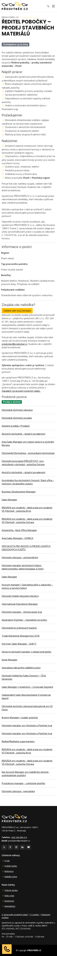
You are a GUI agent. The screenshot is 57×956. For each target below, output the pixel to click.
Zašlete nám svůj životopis (17, 310)
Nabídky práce (10, 877)
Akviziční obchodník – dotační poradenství (23, 433)
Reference (9, 871)
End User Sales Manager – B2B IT (19, 643)
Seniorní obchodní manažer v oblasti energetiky (26, 651)
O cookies (34, 914)
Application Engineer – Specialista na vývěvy (24, 619)
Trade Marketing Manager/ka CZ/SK (21, 635)
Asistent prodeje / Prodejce (16, 425)
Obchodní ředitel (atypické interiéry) (20, 596)
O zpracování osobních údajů (15, 914)
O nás (7, 861)
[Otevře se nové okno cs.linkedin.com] (22, 847)
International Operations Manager (20, 604)
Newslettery (9, 906)
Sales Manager (9, 499)
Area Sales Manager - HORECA (17, 538)
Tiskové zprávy (11, 890)
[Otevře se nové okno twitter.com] (4, 847)
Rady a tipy (9, 896)
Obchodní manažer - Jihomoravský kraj (22, 611)
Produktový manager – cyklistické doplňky (23, 783)
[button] (48, 6)
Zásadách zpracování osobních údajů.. (21, 391)
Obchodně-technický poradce (17, 417)
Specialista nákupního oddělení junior (21, 667)
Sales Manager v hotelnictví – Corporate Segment (27, 687)
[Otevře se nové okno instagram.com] (16, 847)
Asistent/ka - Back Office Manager (19, 530)
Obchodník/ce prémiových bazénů (19, 627)
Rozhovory (9, 901)
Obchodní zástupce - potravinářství (20, 557)
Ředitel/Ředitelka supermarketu (18, 741)
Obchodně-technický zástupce (17, 410)
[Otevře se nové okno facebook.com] (10, 847)
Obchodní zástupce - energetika (18, 791)
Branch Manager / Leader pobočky (20, 717)
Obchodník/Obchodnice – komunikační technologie (28, 453)
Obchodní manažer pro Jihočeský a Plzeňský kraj (27, 725)
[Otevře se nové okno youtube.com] (28, 847)
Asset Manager (9, 659)
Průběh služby (10, 866)
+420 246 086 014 (19, 837)
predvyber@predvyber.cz (14, 344)
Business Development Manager (19, 491)
